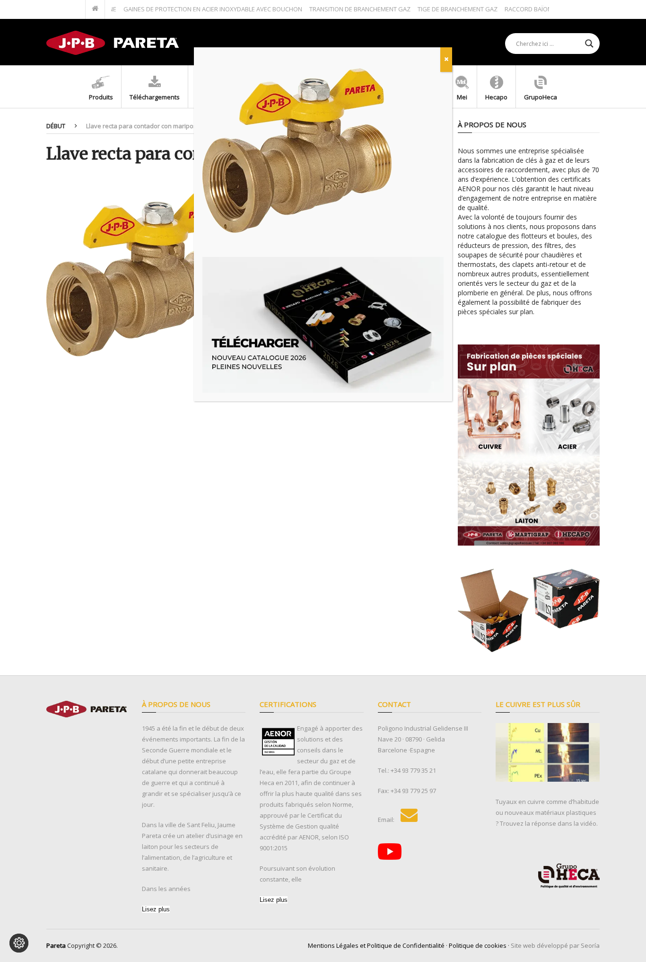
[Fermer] (446, 59)
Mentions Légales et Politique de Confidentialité (376, 945)
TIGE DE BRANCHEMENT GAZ (439, 9)
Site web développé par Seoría (555, 945)
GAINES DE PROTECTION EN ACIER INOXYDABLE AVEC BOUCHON (194, 9)
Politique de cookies (477, 945)
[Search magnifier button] (589, 43)
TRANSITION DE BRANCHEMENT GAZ (341, 9)
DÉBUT (55, 126)
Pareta (56, 945)
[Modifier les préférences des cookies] (18, 943)
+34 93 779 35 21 (413, 770)
